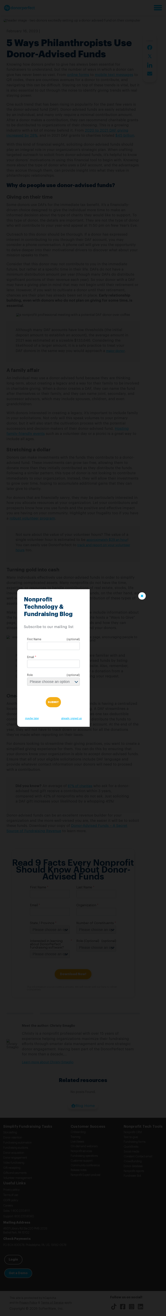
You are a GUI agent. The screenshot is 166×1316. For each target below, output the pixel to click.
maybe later (32, 718)
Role (30, 675)
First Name (34, 639)
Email (30, 657)
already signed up (71, 718)
